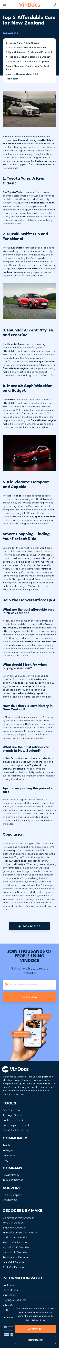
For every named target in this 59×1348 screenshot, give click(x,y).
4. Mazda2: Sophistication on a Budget (28, 57)
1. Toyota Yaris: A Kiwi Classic (22, 43)
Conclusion (12, 78)
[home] (29, 4)
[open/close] (4, 4)
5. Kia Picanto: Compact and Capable (27, 61)
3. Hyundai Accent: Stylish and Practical (29, 52)
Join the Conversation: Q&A (22, 74)
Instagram (9, 1150)
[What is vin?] (5, 984)
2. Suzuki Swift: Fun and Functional (26, 47)
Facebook (9, 1155)
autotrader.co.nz (47, 551)
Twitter (7, 1145)
